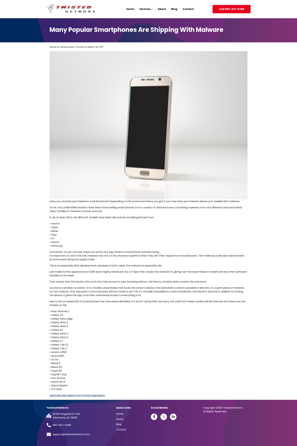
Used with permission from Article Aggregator (77, 395)
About (162, 9)
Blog (174, 9)
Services (145, 9)
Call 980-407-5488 (231, 9)
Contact (188, 9)
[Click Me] (154, 417)
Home (130, 9)
